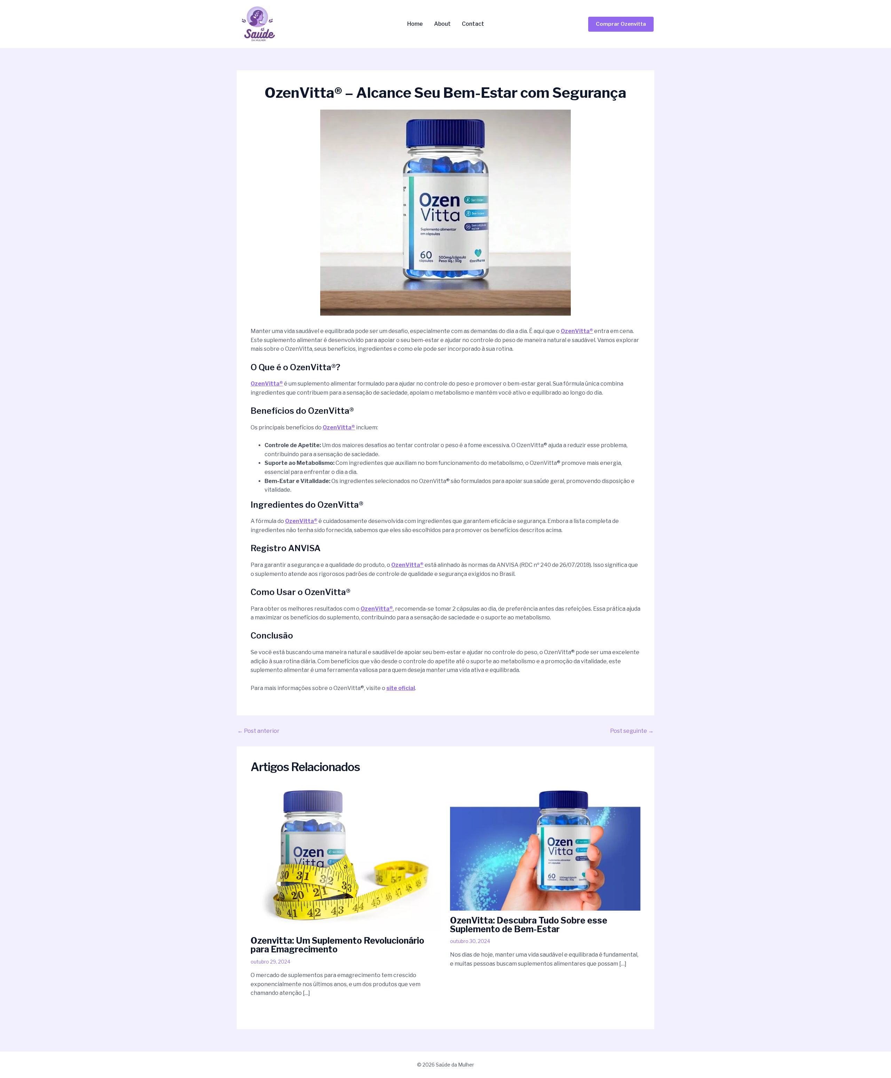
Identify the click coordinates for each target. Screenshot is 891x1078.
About (442, 24)
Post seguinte (632, 731)
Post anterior (258, 731)
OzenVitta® (577, 331)
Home (415, 24)
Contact (473, 24)
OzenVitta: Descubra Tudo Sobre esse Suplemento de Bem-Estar (528, 924)
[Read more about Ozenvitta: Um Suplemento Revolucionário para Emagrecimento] (346, 857)
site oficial (400, 688)
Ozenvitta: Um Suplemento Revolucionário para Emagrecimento (337, 944)
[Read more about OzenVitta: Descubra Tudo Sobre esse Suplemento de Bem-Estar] (545, 847)
